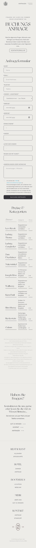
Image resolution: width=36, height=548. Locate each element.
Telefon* (7, 85)
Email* (6, 75)
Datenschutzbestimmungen (14, 182)
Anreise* (7, 103)
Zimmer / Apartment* (11, 94)
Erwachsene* (9, 124)
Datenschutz (19, 541)
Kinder (6, 133)
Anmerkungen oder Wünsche (15, 164)
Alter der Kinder (10, 144)
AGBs (16, 180)
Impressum (12, 541)
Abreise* (7, 113)
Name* (6, 66)
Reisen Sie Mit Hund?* (11, 154)
